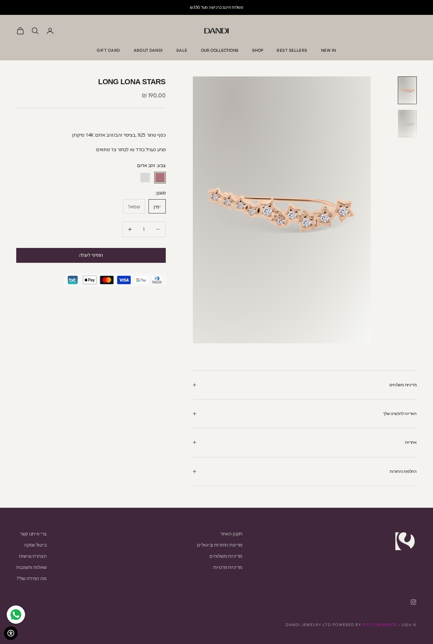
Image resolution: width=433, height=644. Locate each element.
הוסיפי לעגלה (91, 255)
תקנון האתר (231, 533)
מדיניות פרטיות (228, 567)
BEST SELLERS (292, 50)
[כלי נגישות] (11, 633)
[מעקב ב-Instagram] (413, 602)
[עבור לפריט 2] (407, 123)
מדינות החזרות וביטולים (220, 545)
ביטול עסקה (35, 545)
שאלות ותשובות (31, 567)
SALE (181, 50)
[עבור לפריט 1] (407, 90)
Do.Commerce (380, 624)
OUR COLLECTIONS (219, 50)
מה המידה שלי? (31, 578)
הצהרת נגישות (33, 556)
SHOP (257, 50)
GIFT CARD (108, 50)
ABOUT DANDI (148, 50)
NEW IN (328, 50)
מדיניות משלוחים (226, 556)
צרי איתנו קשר (33, 533)
